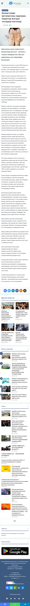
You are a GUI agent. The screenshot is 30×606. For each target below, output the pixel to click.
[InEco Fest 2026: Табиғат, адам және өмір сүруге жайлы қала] (5, 397)
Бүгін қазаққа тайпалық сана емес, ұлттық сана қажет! (19, 388)
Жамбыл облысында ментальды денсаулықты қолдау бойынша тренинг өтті (6, 315)
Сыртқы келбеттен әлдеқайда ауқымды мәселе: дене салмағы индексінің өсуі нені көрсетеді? (7, 336)
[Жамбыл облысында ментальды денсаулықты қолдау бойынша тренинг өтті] (7, 305)
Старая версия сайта (15, 594)
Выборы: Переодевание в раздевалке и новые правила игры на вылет (20, 380)
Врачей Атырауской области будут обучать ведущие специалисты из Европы (21, 336)
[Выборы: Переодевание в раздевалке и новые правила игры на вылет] (5, 381)
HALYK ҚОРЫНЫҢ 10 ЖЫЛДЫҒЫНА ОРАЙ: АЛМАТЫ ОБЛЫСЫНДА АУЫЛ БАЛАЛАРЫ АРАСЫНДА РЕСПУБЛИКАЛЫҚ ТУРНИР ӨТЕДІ (19, 369)
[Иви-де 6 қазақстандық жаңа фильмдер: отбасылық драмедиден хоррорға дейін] (5, 438)
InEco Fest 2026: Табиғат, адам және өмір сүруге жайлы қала (19, 396)
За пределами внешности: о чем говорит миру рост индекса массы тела (22, 314)
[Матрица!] (15, 3)
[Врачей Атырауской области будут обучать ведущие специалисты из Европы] (22, 327)
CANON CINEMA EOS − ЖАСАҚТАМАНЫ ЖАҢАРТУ (18, 447)
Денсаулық (5, 10)
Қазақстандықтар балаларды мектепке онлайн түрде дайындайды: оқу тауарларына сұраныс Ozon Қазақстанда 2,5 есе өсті (19, 495)
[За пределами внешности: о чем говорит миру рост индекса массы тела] (22, 305)
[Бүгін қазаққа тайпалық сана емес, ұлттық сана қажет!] (5, 389)
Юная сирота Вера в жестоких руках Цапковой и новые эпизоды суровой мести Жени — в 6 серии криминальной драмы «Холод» (19, 426)
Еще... (15, 520)
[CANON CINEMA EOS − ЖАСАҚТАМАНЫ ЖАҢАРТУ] (5, 448)
